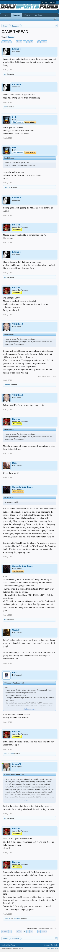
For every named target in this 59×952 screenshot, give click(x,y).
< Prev (4, 42)
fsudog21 (16, 764)
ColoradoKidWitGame (22, 487)
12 (39, 42)
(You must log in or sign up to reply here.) (42, 928)
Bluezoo (16, 225)
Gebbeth (16, 630)
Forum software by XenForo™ (12, 949)
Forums (27, 15)
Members (38, 15)
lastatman (17, 918)
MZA (14, 463)
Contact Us (48, 945)
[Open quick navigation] (56, 26)
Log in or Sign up (48, 2)
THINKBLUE (17, 324)
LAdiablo (16, 49)
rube (14, 673)
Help (55, 945)
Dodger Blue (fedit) (8, 945)
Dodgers (16, 15)
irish (5, 74)
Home (6, 15)
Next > (44, 42)
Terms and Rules (52, 949)
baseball (11, 37)
